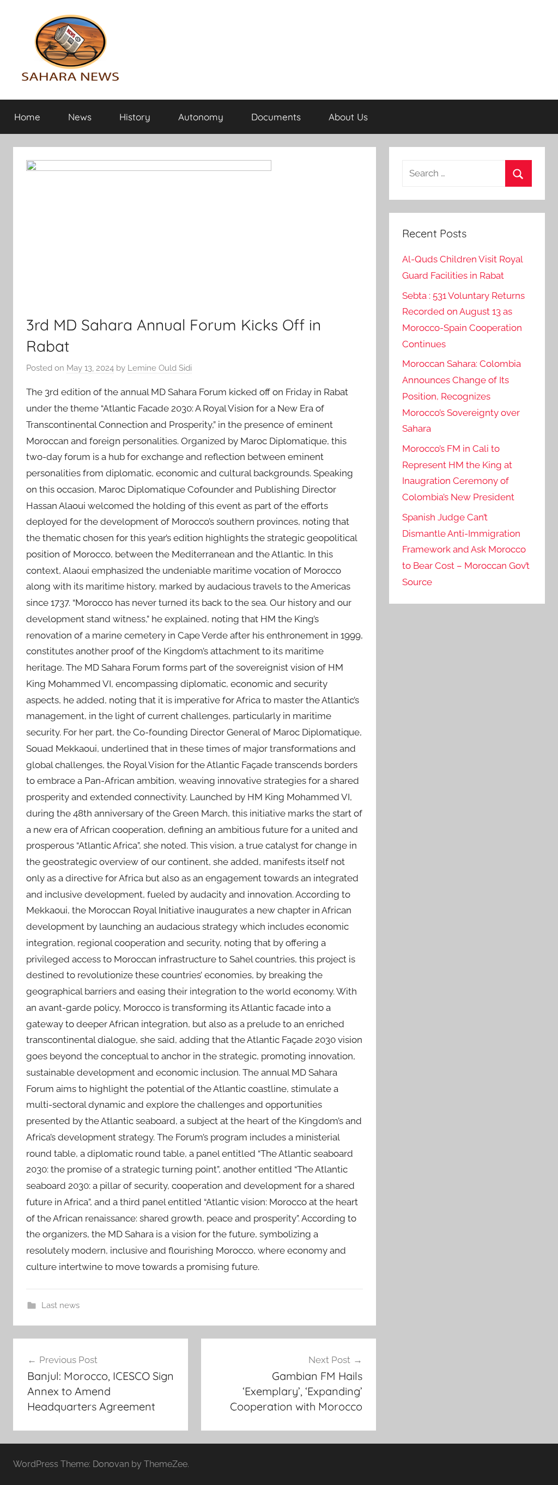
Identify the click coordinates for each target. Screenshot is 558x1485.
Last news (60, 1305)
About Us (348, 116)
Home (27, 116)
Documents (276, 116)
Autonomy (200, 116)
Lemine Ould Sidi (160, 368)
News (80, 116)
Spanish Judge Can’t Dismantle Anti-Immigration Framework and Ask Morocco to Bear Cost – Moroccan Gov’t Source (466, 549)
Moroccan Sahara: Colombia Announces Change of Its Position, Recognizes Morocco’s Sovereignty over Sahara (461, 396)
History (134, 116)
